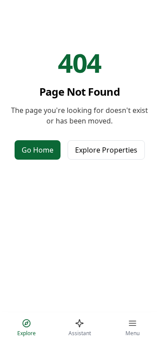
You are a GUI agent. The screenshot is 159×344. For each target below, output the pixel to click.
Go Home (37, 150)
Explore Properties (106, 150)
